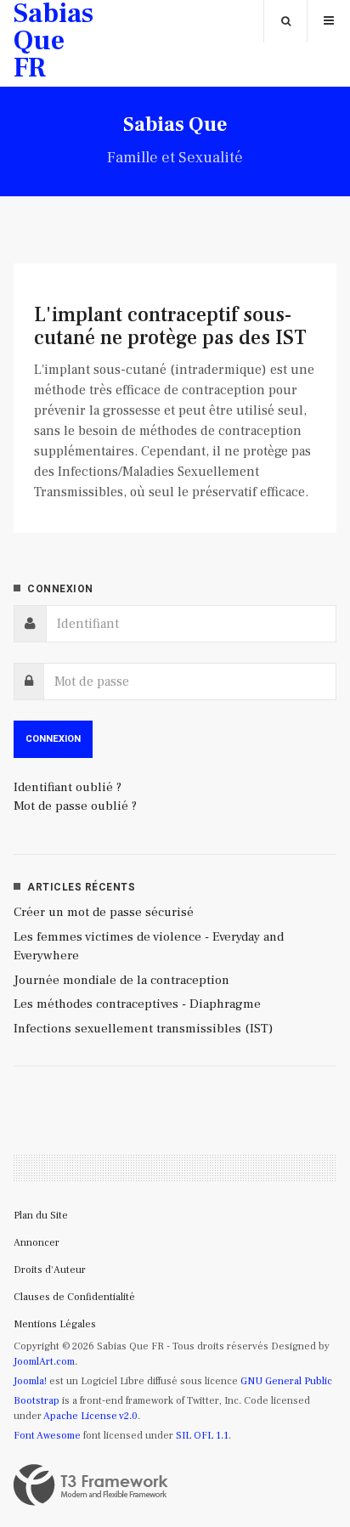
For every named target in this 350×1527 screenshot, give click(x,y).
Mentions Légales (55, 1324)
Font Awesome (47, 1435)
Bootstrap (36, 1400)
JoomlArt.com (44, 1361)
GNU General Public (286, 1381)
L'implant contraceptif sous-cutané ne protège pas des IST (170, 326)
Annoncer (36, 1242)
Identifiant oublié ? (67, 787)
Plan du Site (41, 1215)
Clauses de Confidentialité (74, 1297)
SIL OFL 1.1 (202, 1435)
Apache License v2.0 (90, 1416)
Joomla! (30, 1381)
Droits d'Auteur (50, 1270)
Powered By (91, 1485)
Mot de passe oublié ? (75, 806)
